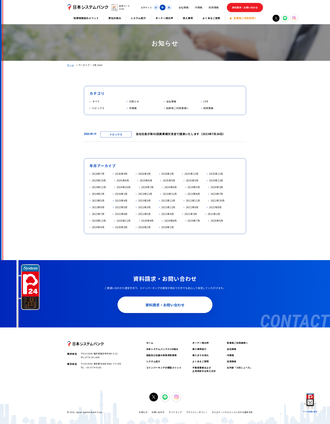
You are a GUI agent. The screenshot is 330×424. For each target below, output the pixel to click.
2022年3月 (144, 207)
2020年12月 (99, 220)
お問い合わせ (158, 412)
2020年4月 (98, 227)
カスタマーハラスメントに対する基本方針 (232, 412)
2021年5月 (144, 214)
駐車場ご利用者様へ (245, 18)
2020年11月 (124, 220)
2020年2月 (144, 227)
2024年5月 (193, 187)
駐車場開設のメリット (86, 18)
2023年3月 (144, 200)
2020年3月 (121, 227)
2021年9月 (192, 207)
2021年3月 (190, 214)
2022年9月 (98, 207)
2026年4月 (121, 173)
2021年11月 (168, 207)
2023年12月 (145, 194)
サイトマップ (175, 412)
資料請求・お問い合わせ (245, 7)
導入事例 (188, 18)
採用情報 (214, 7)
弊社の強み (114, 18)
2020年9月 (147, 220)
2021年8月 (215, 207)
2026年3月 (144, 173)
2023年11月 (170, 194)
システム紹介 (138, 18)
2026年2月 (167, 173)
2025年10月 (99, 180)
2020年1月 (167, 227)
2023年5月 (98, 200)
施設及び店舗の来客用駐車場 (161, 355)
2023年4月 (121, 200)
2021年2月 (214, 214)
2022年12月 (168, 200)
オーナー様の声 (164, 18)
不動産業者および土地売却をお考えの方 (204, 369)
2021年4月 (167, 214)
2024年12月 (216, 180)
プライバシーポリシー (197, 412)
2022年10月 (218, 200)
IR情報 (198, 7)
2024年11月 (99, 187)
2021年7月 (98, 214)
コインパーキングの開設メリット (164, 367)
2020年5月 (217, 220)
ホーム (70, 65)
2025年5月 (169, 180)
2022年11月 (193, 200)
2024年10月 (124, 187)
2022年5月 (121, 207)
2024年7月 (147, 187)
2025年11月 (216, 173)
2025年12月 (191, 173)
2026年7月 (98, 173)
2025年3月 (192, 180)
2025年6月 (146, 180)
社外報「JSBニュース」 (239, 367)
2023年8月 (193, 194)
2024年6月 (170, 187)
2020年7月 (193, 220)
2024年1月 (121, 194)
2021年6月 (121, 214)
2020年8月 (170, 220)
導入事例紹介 (199, 349)
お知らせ (143, 412)
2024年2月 (98, 194)
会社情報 (184, 7)
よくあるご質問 (211, 18)
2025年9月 (123, 180)
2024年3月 (217, 187)
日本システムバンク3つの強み (162, 349)
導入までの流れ (200, 355)
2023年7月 (217, 194)
